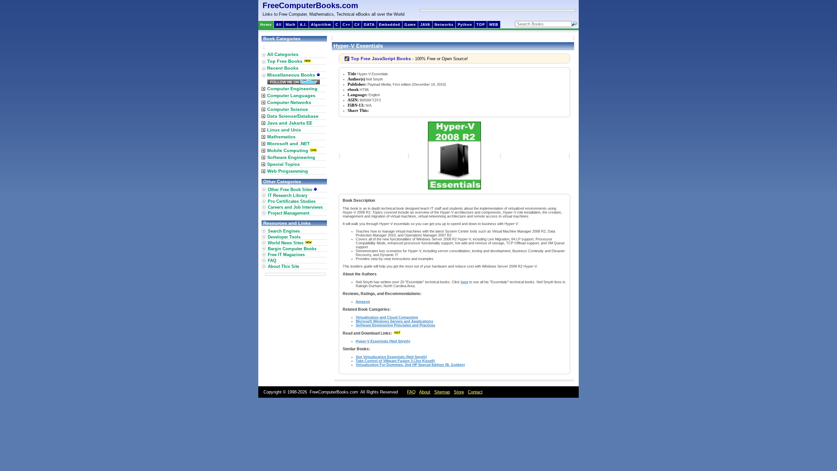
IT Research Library (287, 195)
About (424, 392)
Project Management (288, 213)
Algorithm (321, 24)
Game (410, 24)
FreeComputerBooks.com (310, 5)
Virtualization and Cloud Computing (387, 317)
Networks (444, 24)
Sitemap (442, 392)
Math (291, 24)
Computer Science (287, 109)
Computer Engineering (292, 88)
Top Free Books (284, 61)
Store (459, 392)
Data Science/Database (292, 116)
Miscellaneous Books (291, 75)
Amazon (363, 302)
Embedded (389, 24)
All (279, 24)
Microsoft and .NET (288, 143)
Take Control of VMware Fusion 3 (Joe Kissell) (395, 361)
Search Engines (284, 231)
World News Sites (285, 242)
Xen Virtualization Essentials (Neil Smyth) (391, 357)
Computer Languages (291, 95)
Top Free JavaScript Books (381, 58)
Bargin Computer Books (292, 248)
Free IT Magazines (286, 254)
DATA (369, 24)
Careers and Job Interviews (295, 207)
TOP (480, 24)
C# (357, 24)
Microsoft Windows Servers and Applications (394, 321)
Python (465, 24)
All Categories (283, 54)
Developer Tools (284, 237)
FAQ (272, 260)
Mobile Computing (287, 150)
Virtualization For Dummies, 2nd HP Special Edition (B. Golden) (410, 365)
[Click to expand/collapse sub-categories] (263, 89)
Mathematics (281, 136)
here (464, 282)
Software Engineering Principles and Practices (395, 325)
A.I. (303, 24)
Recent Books (283, 68)
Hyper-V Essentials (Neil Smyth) (383, 341)
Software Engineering (291, 157)
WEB (493, 24)
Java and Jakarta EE (289, 123)
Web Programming (287, 171)
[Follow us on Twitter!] (293, 82)
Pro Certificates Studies (292, 201)
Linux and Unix (284, 129)
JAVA (425, 24)
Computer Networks (289, 102)
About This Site (283, 266)
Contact (475, 392)
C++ (346, 24)
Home (266, 24)
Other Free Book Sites (291, 189)
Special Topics (283, 164)
